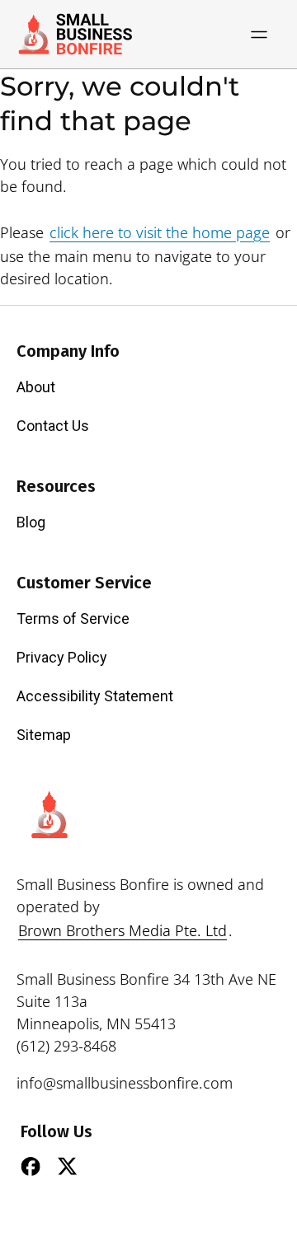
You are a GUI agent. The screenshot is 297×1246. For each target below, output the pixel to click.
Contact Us (52, 425)
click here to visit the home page (160, 232)
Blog (30, 522)
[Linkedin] (105, 1166)
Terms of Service (73, 618)
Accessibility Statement (94, 696)
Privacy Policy (61, 657)
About (35, 387)
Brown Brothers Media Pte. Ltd (122, 930)
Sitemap (43, 734)
